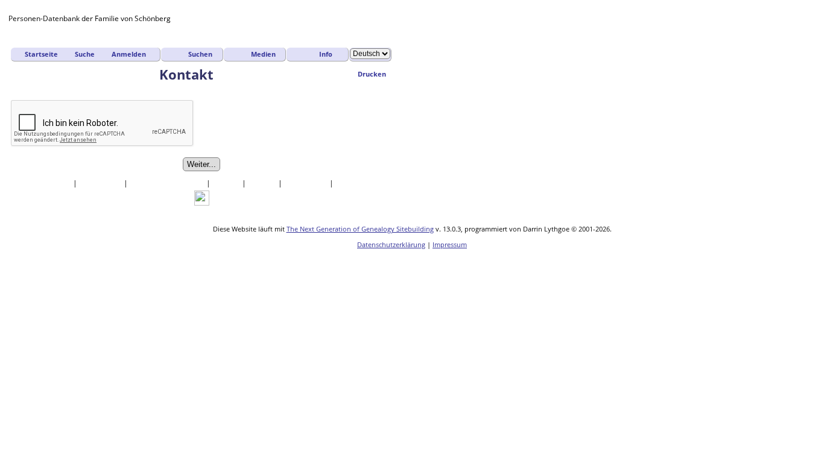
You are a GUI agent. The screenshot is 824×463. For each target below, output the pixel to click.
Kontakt (350, 183)
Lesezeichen (307, 183)
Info (325, 53)
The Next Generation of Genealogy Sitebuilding (360, 228)
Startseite (41, 53)
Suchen (200, 53)
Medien (263, 53)
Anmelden (129, 53)
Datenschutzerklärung (391, 244)
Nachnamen (101, 183)
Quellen (227, 183)
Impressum (450, 244)
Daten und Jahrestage (168, 183)
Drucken (372, 73)
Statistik (263, 183)
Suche (85, 53)
